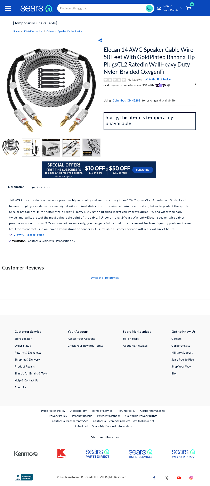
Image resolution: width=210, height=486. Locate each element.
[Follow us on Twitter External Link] (166, 477)
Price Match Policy (53, 410)
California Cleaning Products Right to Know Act (123, 421)
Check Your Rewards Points (85, 345)
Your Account (78, 331)
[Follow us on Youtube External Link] (179, 477)
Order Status (23, 345)
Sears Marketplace (137, 331)
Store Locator (23, 338)
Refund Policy (126, 410)
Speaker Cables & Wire (70, 31)
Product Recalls (25, 366)
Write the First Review (158, 79)
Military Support (182, 352)
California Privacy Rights (141, 415)
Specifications (40, 187)
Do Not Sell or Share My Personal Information (103, 426)
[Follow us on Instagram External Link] (191, 477)
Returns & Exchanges (28, 352)
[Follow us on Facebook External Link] (154, 477)
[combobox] (105, 8)
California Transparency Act (70, 421)
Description (16, 186)
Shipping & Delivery (27, 359)
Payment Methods (108, 415)
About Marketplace (135, 345)
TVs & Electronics (33, 31)
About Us (20, 387)
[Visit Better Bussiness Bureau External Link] (24, 476)
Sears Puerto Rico (182, 359)
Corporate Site (180, 345)
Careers (176, 338)
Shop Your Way (181, 366)
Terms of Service (101, 410)
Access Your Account (81, 338)
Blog (174, 373)
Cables (50, 31)
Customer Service (28, 331)
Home (16, 31)
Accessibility (78, 410)
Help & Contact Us (26, 380)
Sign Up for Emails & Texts (31, 373)
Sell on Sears (131, 338)
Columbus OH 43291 (126, 100)
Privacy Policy (58, 415)
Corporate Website (152, 410)
